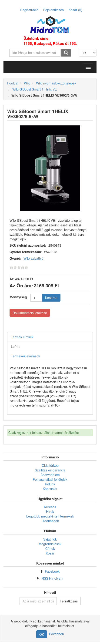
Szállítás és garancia (50, 470)
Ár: (12, 278)
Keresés (50, 506)
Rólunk (50, 484)
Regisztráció (29, 9)
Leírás (15, 346)
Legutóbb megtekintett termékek (50, 516)
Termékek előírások (25, 356)
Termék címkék (22, 337)
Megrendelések (50, 543)
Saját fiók (50, 539)
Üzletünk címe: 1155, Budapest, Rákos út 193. (50, 41)
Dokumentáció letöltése (30, 312)
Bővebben (56, 634)
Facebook (52, 571)
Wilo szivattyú (33, 258)
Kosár (75, 9)
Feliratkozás (69, 601)
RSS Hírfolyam (52, 578)
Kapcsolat (50, 488)
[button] (88, 67)
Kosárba (51, 297)
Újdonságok (50, 520)
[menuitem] (50, 465)
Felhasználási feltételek (50, 479)
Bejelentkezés (53, 9)
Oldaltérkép (50, 465)
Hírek (50, 511)
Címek (50, 548)
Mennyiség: (19, 297)
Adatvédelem (50, 474)
